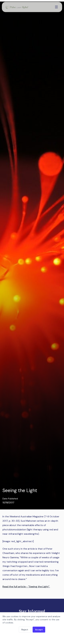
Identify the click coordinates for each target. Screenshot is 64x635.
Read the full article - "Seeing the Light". (26, 586)
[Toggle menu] (56, 7)
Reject (24, 629)
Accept (39, 629)
